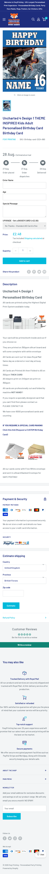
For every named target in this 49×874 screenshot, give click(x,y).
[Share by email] (44, 272)
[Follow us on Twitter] (10, 838)
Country (6, 562)
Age (4, 192)
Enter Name (8, 180)
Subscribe (12, 816)
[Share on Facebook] (29, 272)
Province (7, 574)
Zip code (6, 587)
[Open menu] (4, 19)
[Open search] (33, 19)
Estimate (11, 605)
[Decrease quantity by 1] (16, 251)
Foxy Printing (9, 139)
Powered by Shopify (10, 868)
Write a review (24, 644)
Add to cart (24, 260)
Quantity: (7, 251)
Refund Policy (9, 617)
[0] (44, 19)
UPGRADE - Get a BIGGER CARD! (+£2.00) (20, 220)
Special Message (10, 203)
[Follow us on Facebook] (5, 838)
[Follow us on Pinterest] (20, 838)
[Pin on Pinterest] (34, 272)
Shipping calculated (33, 238)
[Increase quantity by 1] (30, 251)
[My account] (38, 19)
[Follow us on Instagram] (15, 838)
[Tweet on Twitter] (39, 272)
